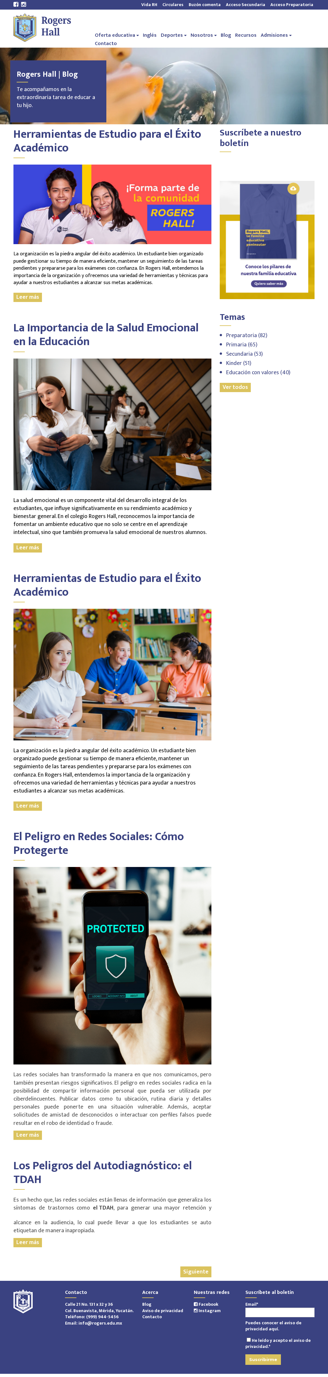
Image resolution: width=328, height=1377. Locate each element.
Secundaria (244, 354)
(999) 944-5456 (102, 1316)
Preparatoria (246, 335)
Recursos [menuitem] (246, 35)
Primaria (242, 345)
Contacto (152, 1316)
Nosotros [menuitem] (202, 35)
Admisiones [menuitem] (274, 35)
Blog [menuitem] (226, 35)
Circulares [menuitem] (173, 4)
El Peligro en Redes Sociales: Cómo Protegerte (98, 843)
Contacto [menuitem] (106, 43)
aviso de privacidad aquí (273, 1326)
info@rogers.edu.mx (100, 1323)
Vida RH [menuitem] (149, 4)
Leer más (27, 297)
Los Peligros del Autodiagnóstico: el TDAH (102, 1172)
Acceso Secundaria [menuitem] (245, 4)
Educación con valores (258, 372)
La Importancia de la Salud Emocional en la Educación (106, 334)
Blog (147, 1304)
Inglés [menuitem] (150, 35)
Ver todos (235, 387)
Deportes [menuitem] (172, 35)
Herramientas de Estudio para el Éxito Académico (107, 141)
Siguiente (196, 1272)
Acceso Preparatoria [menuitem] (290, 4)
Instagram (209, 1310)
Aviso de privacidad (162, 1310)
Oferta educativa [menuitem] (115, 35)
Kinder (238, 363)
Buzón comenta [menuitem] (205, 4)
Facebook (208, 1304)
